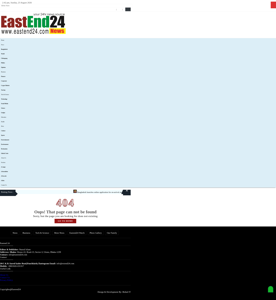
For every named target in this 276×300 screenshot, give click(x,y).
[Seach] (128, 9)
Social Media (4, 103)
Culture (3, 131)
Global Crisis (4, 153)
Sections (3, 162)
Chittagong (4, 58)
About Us (3, 158)
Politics (3, 63)
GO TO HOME (65, 221)
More (2, 126)
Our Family (112, 233)
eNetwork (3, 176)
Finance (3, 76)
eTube (2, 180)
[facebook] (113, 10)
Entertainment (5, 140)
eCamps (3, 167)
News (2, 44)
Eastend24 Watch (77, 233)
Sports (3, 135)
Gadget (3, 112)
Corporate (4, 81)
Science (3, 108)
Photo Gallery (96, 233)
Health (2, 121)
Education (3, 117)
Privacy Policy (6, 280)
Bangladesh (4, 49)
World (3, 54)
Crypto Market (5, 85)
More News (59, 233)
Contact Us (4, 185)
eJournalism (4, 171)
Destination (4, 149)
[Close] (124, 192)
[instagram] (119, 10)
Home (2, 40)
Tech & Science (5, 94)
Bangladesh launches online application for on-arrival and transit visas (98, 192)
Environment (4, 144)
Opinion (3, 67)
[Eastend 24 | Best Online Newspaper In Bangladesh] (33, 33)
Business (3, 72)
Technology (4, 99)
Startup (3, 90)
